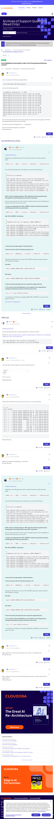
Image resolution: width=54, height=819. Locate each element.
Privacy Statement (42, 811)
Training (28, 7)
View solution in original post (12, 301)
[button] (51, 77)
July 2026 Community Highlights (9, 740)
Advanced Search (7, 36)
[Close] (50, 801)
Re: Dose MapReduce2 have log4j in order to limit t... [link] (13, 51)
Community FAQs (34, 798)
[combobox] (33, 32)
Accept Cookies (46, 814)
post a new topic (14, 45)
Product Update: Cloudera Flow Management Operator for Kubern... (17, 752)
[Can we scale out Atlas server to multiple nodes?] (52, 313)
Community (21, 7)
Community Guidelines (21, 798)
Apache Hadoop (16, 68)
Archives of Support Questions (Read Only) (21, 49)
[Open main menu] (52, 14)
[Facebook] (1, 804)
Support (40, 7)
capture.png (5, 80)
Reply (49, 133)
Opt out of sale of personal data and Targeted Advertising (13, 815)
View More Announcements (27, 759)
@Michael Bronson (11, 155)
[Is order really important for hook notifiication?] (1, 313)
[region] (28, 809)
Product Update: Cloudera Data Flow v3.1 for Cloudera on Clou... (16, 756)
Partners (34, 7)
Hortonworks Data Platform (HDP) (28, 68)
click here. (3, 816)
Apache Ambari (8, 68)
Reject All (36, 814)
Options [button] (4, 55)
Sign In (4, 13)
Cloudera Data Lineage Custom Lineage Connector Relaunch (16, 748)
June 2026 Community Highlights (9, 744)
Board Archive (8, 49)
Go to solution (48, 60)
